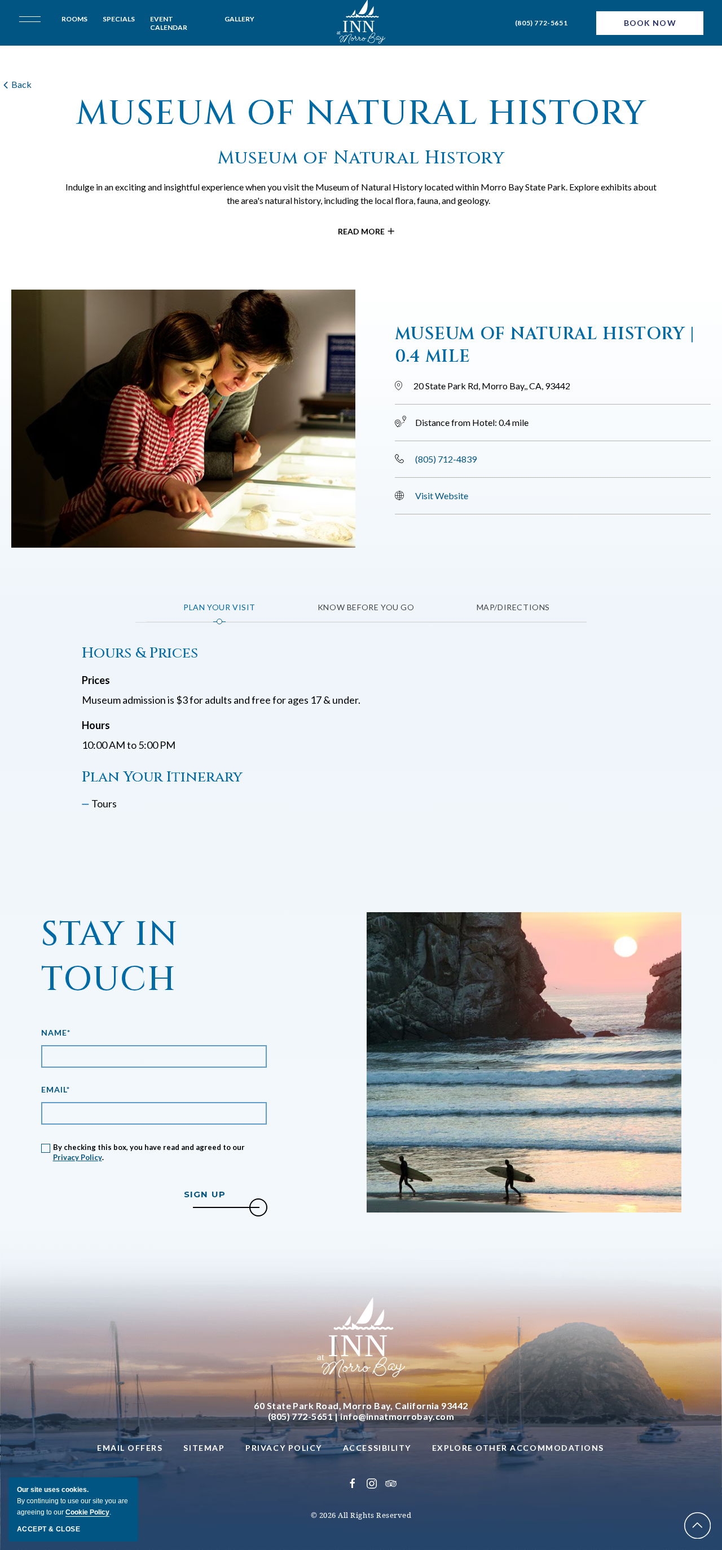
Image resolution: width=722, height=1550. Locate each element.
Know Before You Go (366, 607)
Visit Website (441, 495)
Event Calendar (168, 23)
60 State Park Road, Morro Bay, (361, 1405)
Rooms (74, 19)
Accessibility (377, 1448)
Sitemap (203, 1448)
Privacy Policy (77, 1157)
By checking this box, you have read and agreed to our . (149, 1152)
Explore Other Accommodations (518, 1448)
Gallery (239, 19)
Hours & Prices (140, 653)
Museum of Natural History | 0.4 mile (545, 345)
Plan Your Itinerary (162, 777)
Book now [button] (650, 23)
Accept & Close (48, 1529)
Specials (119, 19)
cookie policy (87, 1512)
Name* (56, 1032)
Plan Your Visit (219, 607)
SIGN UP (221, 1194)
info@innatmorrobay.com (397, 1416)
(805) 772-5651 (541, 23)
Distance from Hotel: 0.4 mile (472, 422)
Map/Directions (513, 607)
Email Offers (129, 1448)
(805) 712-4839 (446, 459)
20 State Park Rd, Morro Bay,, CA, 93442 (491, 385)
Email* (56, 1089)
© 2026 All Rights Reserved (361, 1515)
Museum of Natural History (361, 113)
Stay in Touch (109, 957)
